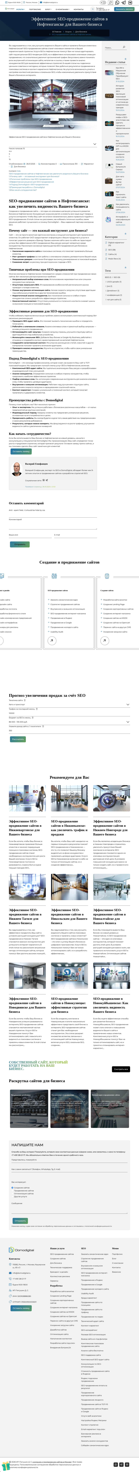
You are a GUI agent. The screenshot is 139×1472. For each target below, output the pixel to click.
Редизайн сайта (110, 604)
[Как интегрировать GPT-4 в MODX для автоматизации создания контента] (109, 150)
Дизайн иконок (110, 632)
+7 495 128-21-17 (102, 10)
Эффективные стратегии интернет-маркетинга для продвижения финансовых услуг (67, 602)
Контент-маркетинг (90, 1326)
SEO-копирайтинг (89, 1330)
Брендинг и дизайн (107, 590)
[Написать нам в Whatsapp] (117, 2)
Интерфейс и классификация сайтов (123, 219)
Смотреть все (121, 1069)
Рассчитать (18, 739)
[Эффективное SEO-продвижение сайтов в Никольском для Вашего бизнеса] (69, 887)
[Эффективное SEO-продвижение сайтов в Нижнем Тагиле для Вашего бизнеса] (27, 887)
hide (19, 171)
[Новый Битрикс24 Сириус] (109, 168)
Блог (114, 1259)
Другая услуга (20, 1197)
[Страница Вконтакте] (127, 1464)
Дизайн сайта (109, 600)
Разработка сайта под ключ (62, 1343)
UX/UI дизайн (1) (114, 282)
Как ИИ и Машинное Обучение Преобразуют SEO (122, 73)
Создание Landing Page (60, 1296)
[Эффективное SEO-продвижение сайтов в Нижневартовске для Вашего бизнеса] (27, 798)
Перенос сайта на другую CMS (64, 1321)
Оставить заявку (21, 451)
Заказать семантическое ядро (94, 1254)
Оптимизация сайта (59, 1334)
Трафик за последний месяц (23, 709)
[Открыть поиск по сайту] (110, 3)
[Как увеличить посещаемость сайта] (109, 208)
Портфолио (117, 1254)
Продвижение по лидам (92, 1317)
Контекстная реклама (60, 1276)
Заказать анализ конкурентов (94, 1441)
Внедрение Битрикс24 (60, 1348)
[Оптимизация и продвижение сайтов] (16, 1115)
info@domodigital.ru (50, 2)
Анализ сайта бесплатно (92, 1351)
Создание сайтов (22, 1188)
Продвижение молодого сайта (95, 1289)
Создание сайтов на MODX (62, 1312)
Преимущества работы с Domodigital (27, 187)
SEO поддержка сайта (91, 1355)
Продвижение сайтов (24, 1191)
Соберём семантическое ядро (95, 1445)
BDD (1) (108, 277)
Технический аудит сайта (92, 1321)
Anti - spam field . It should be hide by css (27, 510)
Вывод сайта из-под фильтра (94, 1339)
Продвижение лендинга (92, 1400)
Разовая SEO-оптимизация (93, 1335)
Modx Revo (114, 259)
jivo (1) (109, 286)
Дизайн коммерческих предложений (120, 618)
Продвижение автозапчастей (103, 1095)
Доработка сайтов (58, 1330)
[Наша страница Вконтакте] (130, 2)
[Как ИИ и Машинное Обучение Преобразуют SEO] (109, 74)
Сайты (112, 254)
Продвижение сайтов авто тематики (65, 1095)
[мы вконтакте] (44, 480)
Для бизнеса (20, 167)
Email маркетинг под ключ (93, 1429)
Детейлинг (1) (113, 291)
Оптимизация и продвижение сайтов (25, 1095)
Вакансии (116, 1272)
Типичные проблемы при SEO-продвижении (30, 179)
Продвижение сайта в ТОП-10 (94, 1404)
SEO (112, 250)
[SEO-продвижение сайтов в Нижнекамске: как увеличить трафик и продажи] (69, 798)
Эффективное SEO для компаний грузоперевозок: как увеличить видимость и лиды (68, 640)
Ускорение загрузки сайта (62, 1325)
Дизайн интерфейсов (113, 623)
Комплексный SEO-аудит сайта (95, 1360)
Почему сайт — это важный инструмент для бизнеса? (34, 176)
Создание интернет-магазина (63, 1307)
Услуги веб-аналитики (91, 1416)
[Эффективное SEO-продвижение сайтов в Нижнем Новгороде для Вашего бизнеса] (111, 798)
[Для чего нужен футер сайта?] (109, 182)
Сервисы (54, 1281)
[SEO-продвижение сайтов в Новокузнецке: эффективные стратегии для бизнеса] (69, 975)
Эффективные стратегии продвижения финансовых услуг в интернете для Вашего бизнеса (67, 612)
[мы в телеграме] (47, 480)
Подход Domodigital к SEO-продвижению (28, 185)
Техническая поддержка (61, 1267)
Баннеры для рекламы (113, 627)
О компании (117, 1263)
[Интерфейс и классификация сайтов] (109, 220)
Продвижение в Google (91, 1285)
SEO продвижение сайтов (62, 1254)
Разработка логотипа (112, 609)
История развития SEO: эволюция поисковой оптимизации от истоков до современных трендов (122, 97)
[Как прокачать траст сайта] (109, 195)
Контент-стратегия (89, 1425)
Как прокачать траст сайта (121, 194)
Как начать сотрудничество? (23, 190)
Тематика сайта (17, 700)
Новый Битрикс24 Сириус (121, 167)
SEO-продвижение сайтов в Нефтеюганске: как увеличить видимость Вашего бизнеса (48, 174)
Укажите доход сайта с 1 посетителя (26, 726)
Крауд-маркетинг (89, 1298)
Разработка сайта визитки (62, 1291)
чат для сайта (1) (114, 300)
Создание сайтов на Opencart (63, 1316)
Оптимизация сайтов (24, 1194)
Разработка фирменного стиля (117, 614)
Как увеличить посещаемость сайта (122, 207)
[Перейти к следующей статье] (126, 1108)
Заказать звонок (124, 9)
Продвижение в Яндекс (92, 1280)
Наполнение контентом (61, 1339)
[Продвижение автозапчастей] (97, 1115)
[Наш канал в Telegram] (123, 2)
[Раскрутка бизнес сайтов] (52, 673)
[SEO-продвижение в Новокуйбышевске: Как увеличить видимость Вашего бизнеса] (111, 975)
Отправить (20, 1221)
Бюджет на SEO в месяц (21, 718)
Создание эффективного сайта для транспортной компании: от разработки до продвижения (67, 622)
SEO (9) (117, 277)
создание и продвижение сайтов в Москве (51, 1462)
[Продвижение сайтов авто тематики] (56, 1115)
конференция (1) (114, 295)
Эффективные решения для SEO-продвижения (31, 182)
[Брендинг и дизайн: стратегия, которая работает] (104, 640)
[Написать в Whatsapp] (116, 1464)
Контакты (116, 1267)
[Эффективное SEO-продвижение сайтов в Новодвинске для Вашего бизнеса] (27, 975)
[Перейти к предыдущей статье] (12, 1108)
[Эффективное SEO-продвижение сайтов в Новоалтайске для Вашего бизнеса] (111, 887)
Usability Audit (87, 1293)
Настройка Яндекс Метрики (93, 1420)
